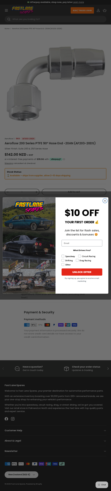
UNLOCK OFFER (81, 272)
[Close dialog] (105, 200)
